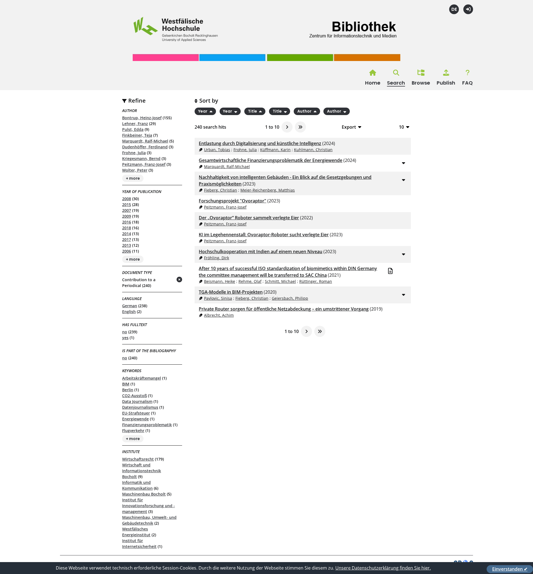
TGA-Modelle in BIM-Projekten (231, 292)
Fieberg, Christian (220, 190)
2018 (126, 227)
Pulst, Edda (133, 129)
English (129, 311)
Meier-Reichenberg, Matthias (267, 190)
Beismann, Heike (219, 281)
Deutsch (454, 9)
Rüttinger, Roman (315, 281)
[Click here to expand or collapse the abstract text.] (403, 162)
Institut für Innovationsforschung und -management (148, 505)
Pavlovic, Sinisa (218, 298)
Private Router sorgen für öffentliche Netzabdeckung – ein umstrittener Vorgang (284, 309)
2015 (126, 204)
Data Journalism (137, 401)
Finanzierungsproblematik (147, 424)
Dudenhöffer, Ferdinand (145, 146)
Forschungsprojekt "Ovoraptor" (232, 201)
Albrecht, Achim (219, 315)
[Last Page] (300, 127)
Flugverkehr (133, 430)
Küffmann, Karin (275, 149)
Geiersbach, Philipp (290, 298)
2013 (126, 245)
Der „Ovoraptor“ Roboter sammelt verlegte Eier (249, 218)
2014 (126, 233)
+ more (133, 178)
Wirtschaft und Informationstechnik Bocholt (141, 470)
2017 (126, 239)
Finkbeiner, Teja (137, 135)
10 (401, 127)
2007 (126, 210)
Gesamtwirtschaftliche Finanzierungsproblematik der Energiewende (270, 160)
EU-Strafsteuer (136, 413)
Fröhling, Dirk (216, 257)
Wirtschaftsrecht (138, 459)
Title (253, 111)
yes (125, 337)
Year (203, 111)
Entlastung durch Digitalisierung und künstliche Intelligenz (260, 143)
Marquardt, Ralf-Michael (145, 141)
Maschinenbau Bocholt (144, 494)
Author (304, 111)
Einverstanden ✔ (509, 569)
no (124, 331)
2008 (126, 198)
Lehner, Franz (135, 123)
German (129, 305)
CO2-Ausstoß (134, 395)
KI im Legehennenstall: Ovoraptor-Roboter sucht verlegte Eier (264, 235)
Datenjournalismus (140, 407)
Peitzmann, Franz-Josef (143, 164)
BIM (125, 384)
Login (468, 9)
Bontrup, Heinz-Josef (142, 117)
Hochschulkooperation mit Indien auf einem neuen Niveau (260, 251)
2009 (126, 216)
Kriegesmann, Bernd (141, 158)
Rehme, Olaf (250, 281)
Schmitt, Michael (280, 281)
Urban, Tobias (217, 149)
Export (349, 127)
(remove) (168, 280)
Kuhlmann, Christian (313, 149)
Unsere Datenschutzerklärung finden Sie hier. (383, 568)
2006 (126, 251)
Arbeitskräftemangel (141, 378)
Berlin (127, 389)
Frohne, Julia (134, 152)
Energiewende (135, 418)
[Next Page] (287, 127)
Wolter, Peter (134, 170)
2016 (126, 222)
